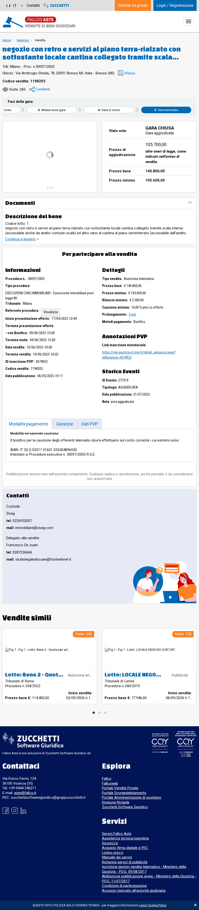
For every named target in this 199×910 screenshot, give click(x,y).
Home (6, 40)
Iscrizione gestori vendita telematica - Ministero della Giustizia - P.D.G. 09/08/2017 (144, 869)
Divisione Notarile (115, 802)
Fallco (106, 778)
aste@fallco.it (25, 793)
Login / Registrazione (175, 5)
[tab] (28, 424)
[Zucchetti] (56, 5)
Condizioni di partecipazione (124, 886)
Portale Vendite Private (120, 788)
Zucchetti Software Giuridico (125, 807)
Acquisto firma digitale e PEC (125, 848)
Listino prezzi (112, 852)
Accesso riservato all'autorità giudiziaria (134, 890)
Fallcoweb (110, 783)
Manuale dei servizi (117, 857)
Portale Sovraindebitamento (124, 793)
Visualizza (50, 312)
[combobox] (14, 5)
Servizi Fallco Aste (116, 834)
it (15, 5)
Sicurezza (110, 843)
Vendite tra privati (133, 5)
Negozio (23, 40)
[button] (126, 73)
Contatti (33, 5)
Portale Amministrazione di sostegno (131, 797)
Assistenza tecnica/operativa (125, 838)
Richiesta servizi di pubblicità (124, 862)
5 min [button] (132, 314)
